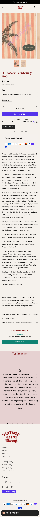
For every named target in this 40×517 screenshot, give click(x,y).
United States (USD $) (19, 500)
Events (4, 447)
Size (3, 90)
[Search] (37, 7)
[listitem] (20, 2)
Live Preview (9, 127)
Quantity (5, 100)
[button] (7, 423)
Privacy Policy (7, 468)
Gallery (4, 450)
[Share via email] (26, 131)
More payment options (20, 119)
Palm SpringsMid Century (24, 322)
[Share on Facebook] (14, 131)
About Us (5, 453)
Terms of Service (8, 471)
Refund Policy (7, 465)
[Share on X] (18, 131)
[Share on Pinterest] (22, 131)
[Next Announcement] (37, 2)
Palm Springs (9, 322)
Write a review (20, 342)
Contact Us (6, 456)
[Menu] (3, 7)
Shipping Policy (7, 462)
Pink (36, 322)
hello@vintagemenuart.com (12, 482)
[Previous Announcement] (3, 2)
